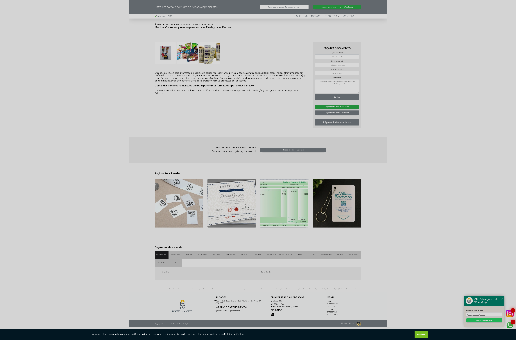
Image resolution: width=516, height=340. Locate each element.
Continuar (421, 334)
